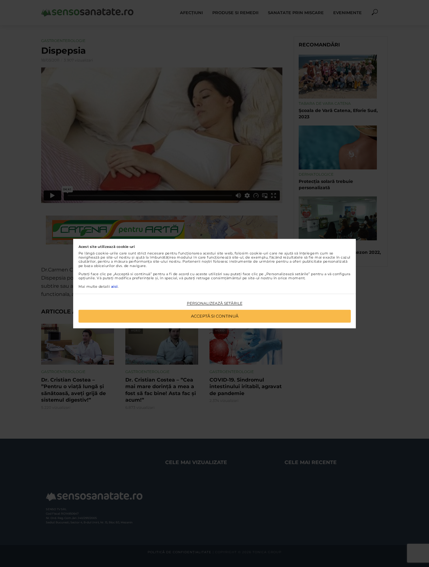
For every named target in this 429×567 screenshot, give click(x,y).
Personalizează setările (214, 303)
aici (114, 286)
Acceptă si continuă (214, 315)
